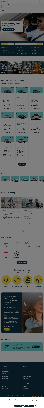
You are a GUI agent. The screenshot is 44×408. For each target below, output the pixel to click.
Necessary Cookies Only (28, 405)
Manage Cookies (38, 405)
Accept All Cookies (18, 405)
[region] (22, 402)
